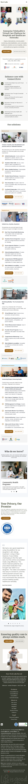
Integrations (14, 706)
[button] (26, 2)
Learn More (6, 518)
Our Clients (14, 708)
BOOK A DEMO (6, 51)
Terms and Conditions (14, 717)
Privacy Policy (14, 719)
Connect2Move (14, 695)
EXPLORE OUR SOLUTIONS (19, 51)
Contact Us (14, 712)
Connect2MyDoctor (14, 691)
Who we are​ (14, 702)
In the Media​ (14, 704)
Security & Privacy (14, 710)
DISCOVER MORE (18, 196)
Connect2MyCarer (14, 693)
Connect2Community (14, 697)
